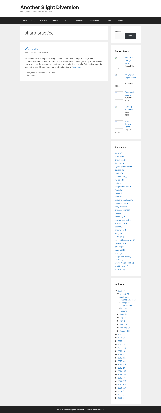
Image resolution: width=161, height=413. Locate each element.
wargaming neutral (124, 263)
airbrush (119, 156)
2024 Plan (43, 20)
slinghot (119, 233)
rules (119, 217)
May (123, 317)
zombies (120, 269)
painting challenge (124, 200)
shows (119, 230)
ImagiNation (94, 20)
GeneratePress (98, 410)
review (119, 213)
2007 (121, 395)
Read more (76, 67)
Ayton (67, 20)
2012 (122, 378)
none (118, 196)
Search (118, 32)
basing (120, 170)
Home (24, 20)
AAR (28, 73)
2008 (122, 391)
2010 (122, 385)
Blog (33, 20)
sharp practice (51, 73)
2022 (121, 344)
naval (118, 193)
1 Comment (31, 75)
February (125, 328)
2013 (122, 374)
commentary (122, 176)
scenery (119, 227)
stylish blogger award (125, 240)
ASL (118, 163)
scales (120, 223)
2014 (122, 371)
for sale (119, 180)
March (124, 324)
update (120, 250)
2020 (121, 351)
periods (120, 203)
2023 (122, 341)
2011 (122, 381)
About (120, 20)
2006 (122, 398)
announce (121, 160)
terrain (119, 243)
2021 (122, 348)
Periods (108, 20)
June (123, 314)
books (119, 173)
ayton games (122, 167)
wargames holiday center (123, 258)
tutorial (119, 247)
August (124, 294)
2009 (122, 388)
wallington (120, 253)
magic (119, 190)
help (118, 183)
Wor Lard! (32, 48)
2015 (122, 368)
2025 (121, 334)
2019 (121, 354)
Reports (55, 20)
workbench (121, 266)
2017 (122, 361)
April (123, 321)
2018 (122, 358)
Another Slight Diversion (49, 7)
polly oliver (121, 207)
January (125, 331)
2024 (122, 338)
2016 (122, 364)
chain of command (38, 73)
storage (119, 237)
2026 (122, 291)
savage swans (123, 220)
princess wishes (123, 210)
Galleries (79, 20)
